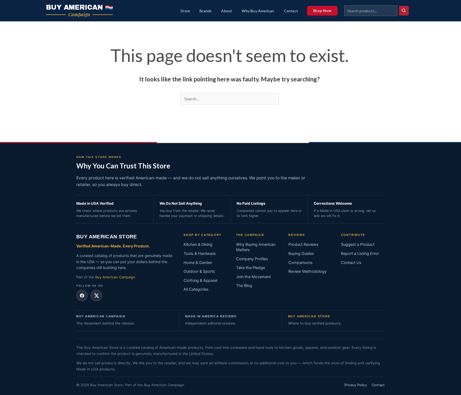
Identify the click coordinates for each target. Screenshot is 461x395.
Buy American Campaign (115, 277)
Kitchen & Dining (198, 244)
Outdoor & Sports (199, 271)
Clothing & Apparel (200, 280)
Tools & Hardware (200, 253)
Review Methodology (307, 271)
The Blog (244, 285)
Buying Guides (301, 253)
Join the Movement (253, 276)
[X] (96, 295)
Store (185, 11)
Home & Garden (198, 262)
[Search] (404, 10)
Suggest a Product (357, 244)
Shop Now (322, 10)
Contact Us (351, 262)
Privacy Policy (355, 385)
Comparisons (300, 262)
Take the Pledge (250, 267)
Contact (291, 11)
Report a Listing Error (360, 253)
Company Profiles (252, 258)
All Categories (196, 289)
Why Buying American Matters (255, 247)
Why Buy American (258, 11)
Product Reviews (303, 244)
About (226, 11)
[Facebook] (82, 295)
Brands (206, 11)
